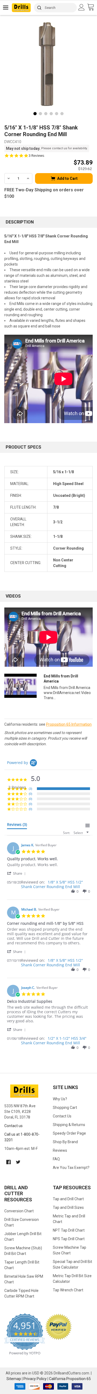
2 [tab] (40, 113)
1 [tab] (35, 113)
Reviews (60, 1150)
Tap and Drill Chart (68, 1199)
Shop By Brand (65, 1142)
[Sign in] (82, 7)
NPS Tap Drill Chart (69, 1239)
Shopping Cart (65, 1107)
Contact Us (62, 1116)
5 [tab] (56, 113)
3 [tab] (45, 113)
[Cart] (92, 7)
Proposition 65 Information (69, 724)
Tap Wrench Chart (68, 1290)
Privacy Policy (35, 1379)
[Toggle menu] (6, 7)
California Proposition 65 (70, 1379)
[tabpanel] (48, 64)
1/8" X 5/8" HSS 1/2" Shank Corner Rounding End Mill (52, 884)
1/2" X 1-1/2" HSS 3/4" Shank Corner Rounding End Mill (53, 1040)
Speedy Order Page (69, 1133)
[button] (17, 873)
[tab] (17, 825)
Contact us (13, 1126)
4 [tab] (51, 113)
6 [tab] (62, 113)
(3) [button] (30, 789)
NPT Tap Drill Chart (69, 1230)
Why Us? (60, 1099)
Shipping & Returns (69, 1125)
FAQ (56, 1159)
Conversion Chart (19, 1211)
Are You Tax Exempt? (71, 1167)
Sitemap (13, 1379)
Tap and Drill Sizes (68, 1207)
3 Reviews (36, 155)
